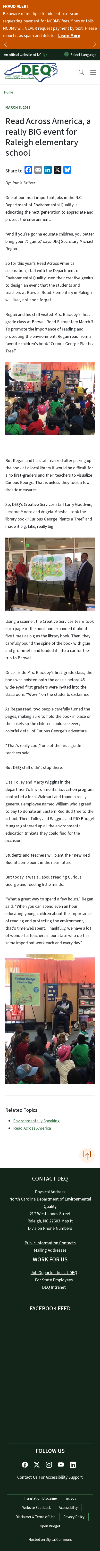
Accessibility (68, 1507)
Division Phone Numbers (50, 1228)
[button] (78, 72)
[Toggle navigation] (93, 72)
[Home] (31, 66)
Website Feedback (36, 1507)
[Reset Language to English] (66, 54)
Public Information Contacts (50, 1243)
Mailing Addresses (50, 1250)
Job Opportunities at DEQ (54, 1273)
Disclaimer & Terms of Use (35, 1517)
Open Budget (50, 1526)
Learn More (69, 36)
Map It (67, 1221)
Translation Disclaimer (41, 1498)
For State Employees (54, 1280)
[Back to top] (87, 1155)
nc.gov (71, 1498)
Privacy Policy (73, 1517)
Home (8, 92)
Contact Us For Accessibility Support (50, 1477)
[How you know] (44, 54)
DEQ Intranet (54, 1287)
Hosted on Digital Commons (50, 1539)
